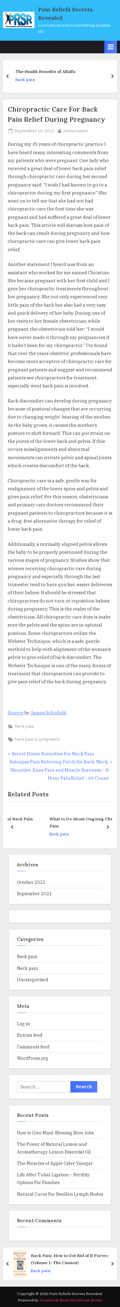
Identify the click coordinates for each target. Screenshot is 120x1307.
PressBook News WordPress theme (70, 1300)
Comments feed (33, 1047)
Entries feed (29, 1035)
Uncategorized (32, 979)
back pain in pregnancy (37, 739)
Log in (23, 1024)
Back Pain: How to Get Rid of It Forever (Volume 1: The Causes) (71, 1258)
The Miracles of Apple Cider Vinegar (55, 1163)
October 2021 (31, 882)
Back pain (25, 79)
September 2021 (34, 894)
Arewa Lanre (75, 130)
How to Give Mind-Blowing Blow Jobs (55, 1133)
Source (15, 713)
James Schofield (48, 713)
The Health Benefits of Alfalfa (45, 72)
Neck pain (27, 968)
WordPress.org (32, 1058)
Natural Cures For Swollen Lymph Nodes (60, 1194)
